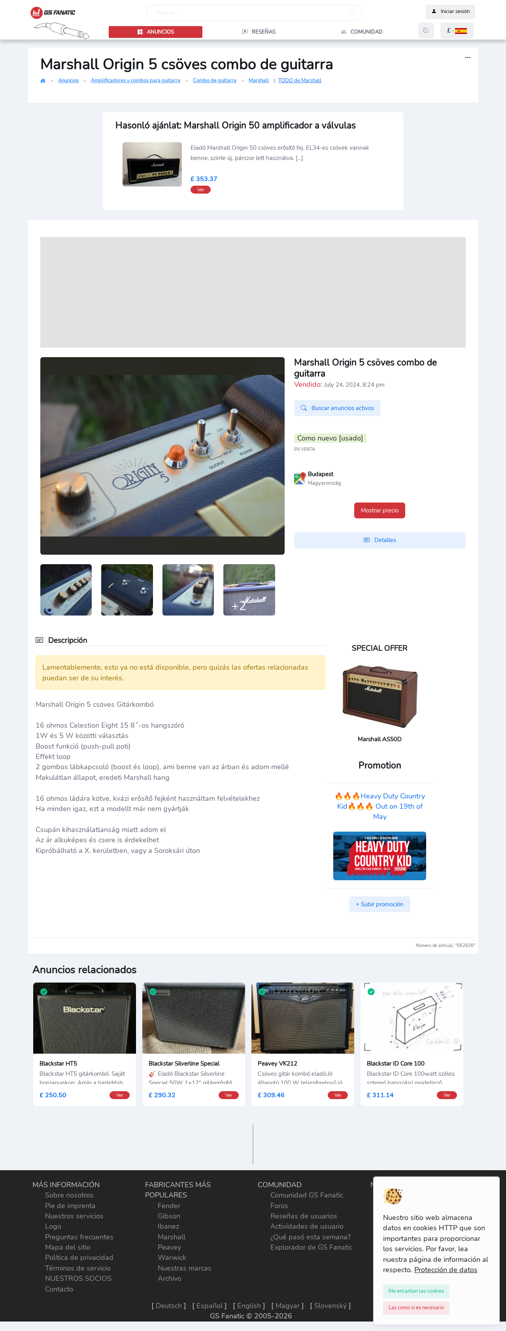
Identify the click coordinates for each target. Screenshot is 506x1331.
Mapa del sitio (68, 1247)
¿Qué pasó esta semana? (310, 1237)
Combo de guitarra (214, 80)
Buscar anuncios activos (342, 408)
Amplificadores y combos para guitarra (135, 80)
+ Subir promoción (380, 904)
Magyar (288, 1305)
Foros (279, 1206)
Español (209, 1305)
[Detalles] (467, 57)
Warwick (172, 1257)
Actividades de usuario (307, 1226)
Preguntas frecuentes (79, 1237)
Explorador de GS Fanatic (311, 1247)
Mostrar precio (379, 510)
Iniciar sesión (455, 11)
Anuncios (68, 80)
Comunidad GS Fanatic (306, 1195)
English (249, 1305)
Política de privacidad (79, 1257)
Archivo (169, 1278)
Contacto (59, 1289)
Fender (169, 1206)
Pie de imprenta (70, 1206)
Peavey (169, 1247)
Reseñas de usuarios (303, 1216)
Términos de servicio (78, 1268)
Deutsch (169, 1305)
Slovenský (330, 1305)
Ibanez (168, 1226)
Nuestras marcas (184, 1268)
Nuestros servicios (74, 1216)
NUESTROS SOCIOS (78, 1278)
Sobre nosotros (69, 1195)
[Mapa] (300, 477)
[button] (457, 31)
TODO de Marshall (299, 80)
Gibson (169, 1216)
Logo (53, 1226)
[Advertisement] (253, 292)
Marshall (259, 80)
